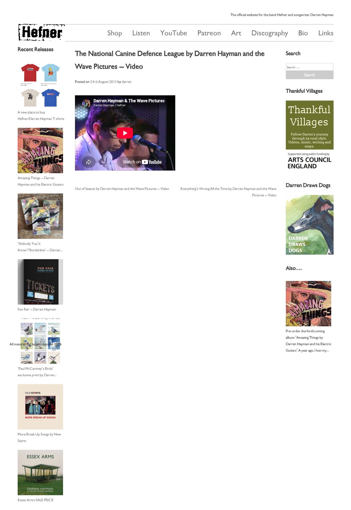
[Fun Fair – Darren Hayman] (40, 282)
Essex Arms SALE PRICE (35, 499)
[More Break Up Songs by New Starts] (40, 406)
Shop (114, 32)
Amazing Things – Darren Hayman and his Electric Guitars (41, 181)
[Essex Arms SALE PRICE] (40, 472)
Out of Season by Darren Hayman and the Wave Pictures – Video (122, 188)
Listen (141, 32)
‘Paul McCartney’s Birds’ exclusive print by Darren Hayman (36, 371)
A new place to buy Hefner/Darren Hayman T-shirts (41, 115)
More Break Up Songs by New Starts (39, 437)
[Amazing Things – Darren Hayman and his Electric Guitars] (40, 150)
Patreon (209, 32)
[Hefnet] (41, 39)
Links (326, 32)
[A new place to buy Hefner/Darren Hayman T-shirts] (40, 84)
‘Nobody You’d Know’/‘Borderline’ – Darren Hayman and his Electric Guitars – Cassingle (41, 247)
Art (236, 32)
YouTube (173, 32)
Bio (303, 32)
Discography (269, 32)
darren (127, 81)
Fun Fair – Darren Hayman (37, 308)
